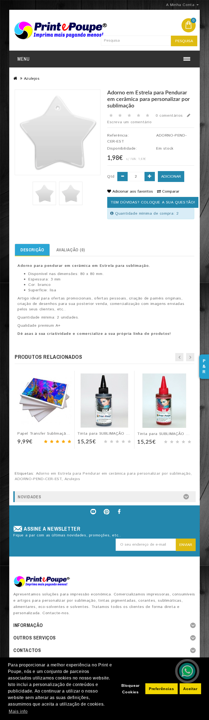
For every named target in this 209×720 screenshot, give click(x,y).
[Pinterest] (107, 511)
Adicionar (171, 176)
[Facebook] (120, 511)
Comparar (170, 191)
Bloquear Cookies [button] (130, 688)
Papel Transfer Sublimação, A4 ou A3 (53, 433)
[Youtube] (93, 511)
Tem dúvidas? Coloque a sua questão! (152, 202)
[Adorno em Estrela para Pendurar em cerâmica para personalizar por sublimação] (44, 193)
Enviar (185, 545)
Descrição (32, 250)
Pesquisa (184, 41)
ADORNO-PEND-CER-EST (38, 479)
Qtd (111, 176)
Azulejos (32, 78)
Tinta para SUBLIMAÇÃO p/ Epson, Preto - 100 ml (125, 433)
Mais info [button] (18, 711)
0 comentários (169, 115)
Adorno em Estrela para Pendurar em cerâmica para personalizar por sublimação (113, 473)
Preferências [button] (161, 689)
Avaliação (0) (70, 250)
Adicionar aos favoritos (132, 191)
